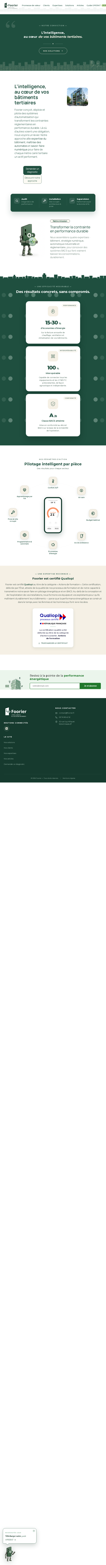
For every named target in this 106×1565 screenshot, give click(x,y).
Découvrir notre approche (32, 179)
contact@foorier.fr (66, 713)
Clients (46, 5)
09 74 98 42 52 (64, 717)
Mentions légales (69, 778)
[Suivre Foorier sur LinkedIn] (6, 728)
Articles (80, 5)
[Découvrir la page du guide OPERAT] (11, 1552)
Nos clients (8, 748)
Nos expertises (10, 753)
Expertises (57, 5)
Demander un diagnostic (14, 764)
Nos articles (8, 759)
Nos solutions (51, 51)
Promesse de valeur (31, 5)
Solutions (69, 5)
